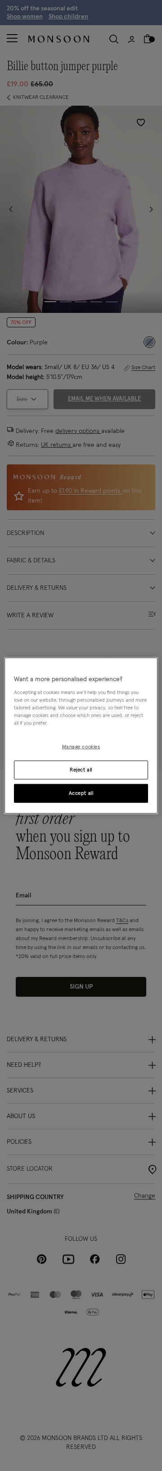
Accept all (81, 792)
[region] (81, 735)
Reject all (81, 769)
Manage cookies (81, 746)
